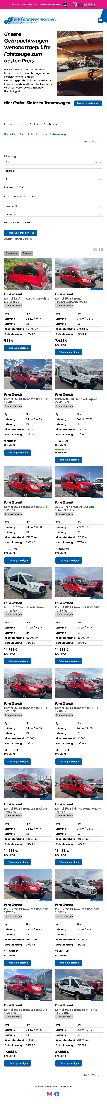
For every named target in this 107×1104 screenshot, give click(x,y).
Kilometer (41, 134)
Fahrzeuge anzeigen (20, 232)
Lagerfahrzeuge (15, 124)
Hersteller (9, 134)
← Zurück (86, 141)
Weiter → (97, 141)
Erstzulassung (58, 134)
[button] (100, 20)
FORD (38, 124)
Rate (31, 134)
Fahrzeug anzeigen (17, 347)
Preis (23, 134)
